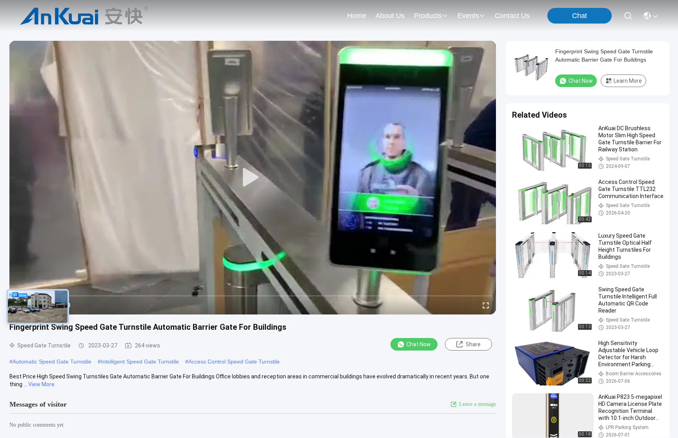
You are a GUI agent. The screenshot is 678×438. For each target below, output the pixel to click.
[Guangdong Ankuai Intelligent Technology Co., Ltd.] (84, 15)
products (428, 16)
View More (41, 384)
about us (390, 16)
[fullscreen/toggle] (486, 305)
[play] (252, 177)
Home (356, 16)
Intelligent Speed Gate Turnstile (140, 361)
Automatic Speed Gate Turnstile (52, 361)
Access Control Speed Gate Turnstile (234, 361)
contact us (512, 16)
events (468, 16)
